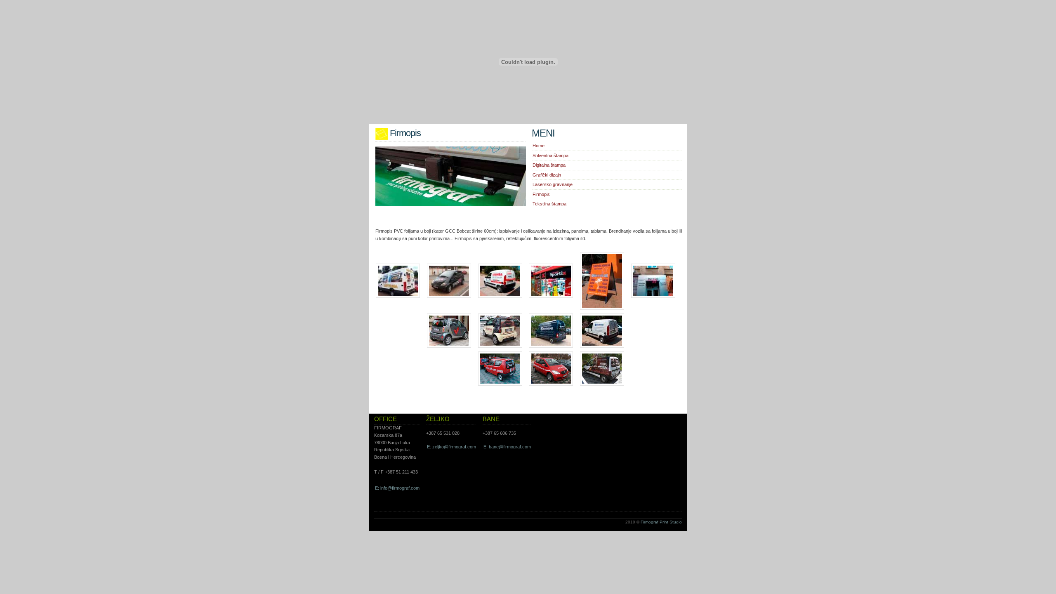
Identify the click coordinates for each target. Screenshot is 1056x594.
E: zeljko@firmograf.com (451, 446)
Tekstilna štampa (549, 203)
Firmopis (541, 194)
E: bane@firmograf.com (507, 446)
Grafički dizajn (547, 174)
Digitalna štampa (549, 165)
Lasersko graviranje (553, 184)
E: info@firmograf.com (397, 488)
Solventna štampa (550, 155)
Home (538, 145)
